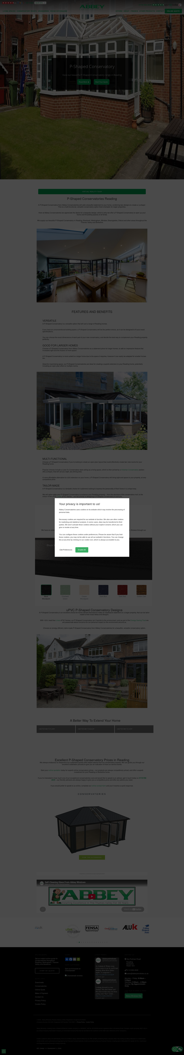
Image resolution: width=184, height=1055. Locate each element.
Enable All (82, 550)
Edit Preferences (66, 550)
